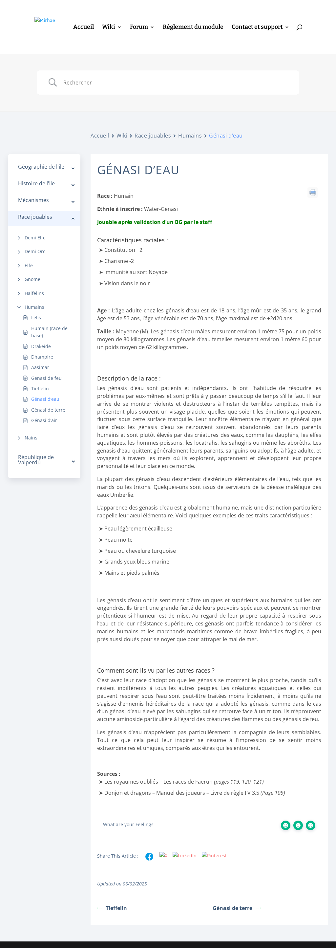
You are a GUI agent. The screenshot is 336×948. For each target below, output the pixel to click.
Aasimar (40, 367)
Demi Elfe (35, 237)
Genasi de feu (46, 378)
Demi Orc (35, 251)
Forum (139, 27)
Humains (34, 307)
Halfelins (34, 293)
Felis (36, 317)
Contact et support (257, 27)
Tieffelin (40, 388)
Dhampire (42, 357)
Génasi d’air (44, 420)
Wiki (108, 27)
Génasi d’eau (45, 399)
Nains (31, 438)
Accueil (83, 27)
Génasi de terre (48, 410)
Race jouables (153, 135)
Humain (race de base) (49, 332)
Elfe (29, 265)
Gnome (32, 279)
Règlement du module (193, 27)
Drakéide (41, 346)
